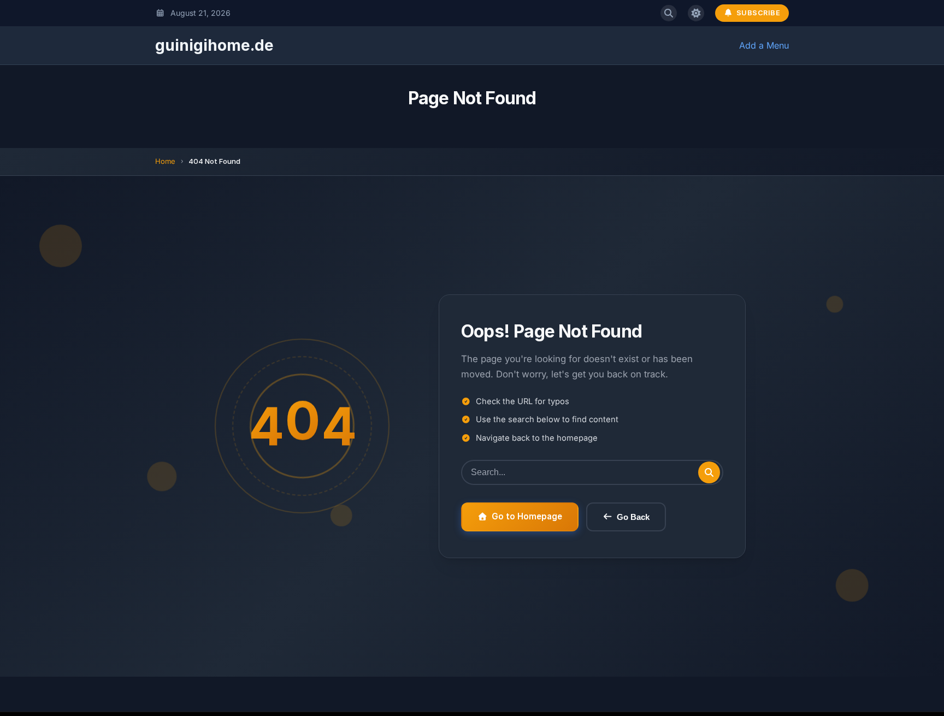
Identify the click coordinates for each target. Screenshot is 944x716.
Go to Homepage (527, 516)
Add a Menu (764, 45)
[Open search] (668, 13)
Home (165, 161)
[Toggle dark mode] (696, 13)
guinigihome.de (214, 45)
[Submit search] (709, 472)
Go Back (633, 517)
